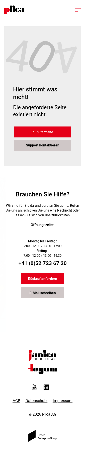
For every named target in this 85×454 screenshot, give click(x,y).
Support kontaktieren (42, 145)
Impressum (63, 400)
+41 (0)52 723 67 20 (43, 263)
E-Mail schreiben (42, 293)
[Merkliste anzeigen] (52, 9)
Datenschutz (37, 400)
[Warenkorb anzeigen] (65, 9)
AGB (16, 400)
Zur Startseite (42, 132)
